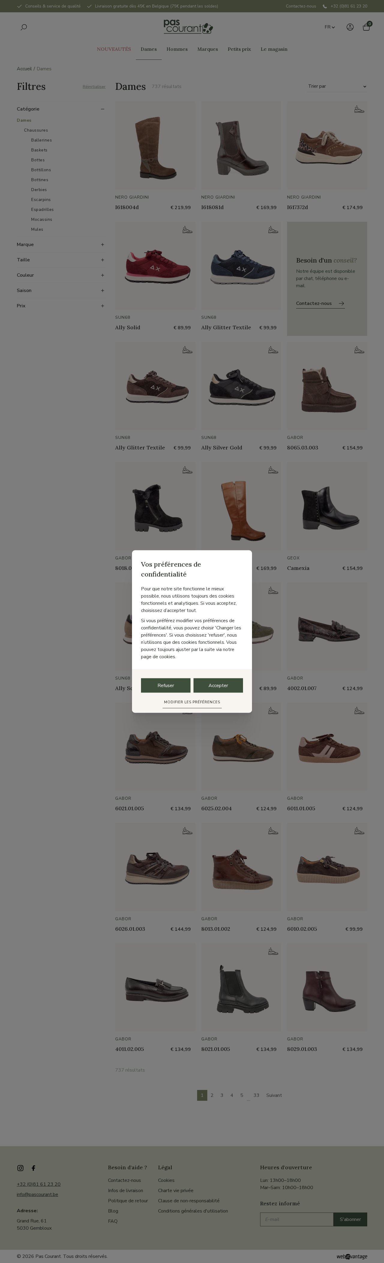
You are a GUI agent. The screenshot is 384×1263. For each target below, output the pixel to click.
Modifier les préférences (192, 702)
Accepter (218, 685)
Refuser (166, 685)
